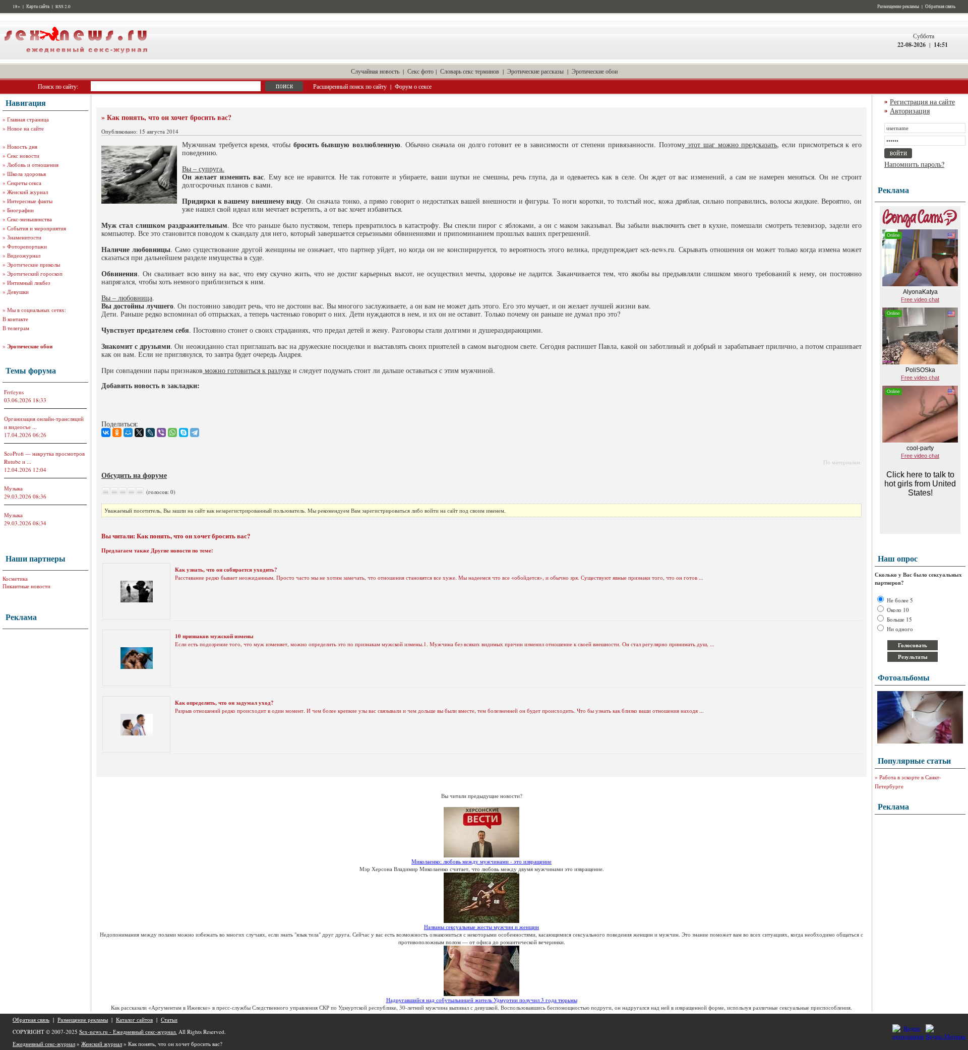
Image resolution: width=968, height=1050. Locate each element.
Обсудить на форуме (134, 475)
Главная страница (28, 119)
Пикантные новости (26, 586)
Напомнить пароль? (914, 164)
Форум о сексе (413, 86)
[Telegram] (194, 432)
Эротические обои (595, 71)
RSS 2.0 (63, 7)
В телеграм (16, 328)
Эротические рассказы (535, 71)
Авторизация (910, 110)
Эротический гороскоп (35, 273)
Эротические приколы (33, 264)
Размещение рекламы (898, 7)
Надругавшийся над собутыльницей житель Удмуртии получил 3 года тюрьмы (481, 1000)
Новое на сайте (25, 128)
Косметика (15, 578)
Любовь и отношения (32, 164)
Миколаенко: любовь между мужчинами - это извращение (481, 861)
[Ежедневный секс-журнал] (75, 57)
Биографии (20, 210)
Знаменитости (24, 237)
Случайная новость (375, 71)
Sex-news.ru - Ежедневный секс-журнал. (128, 1031)
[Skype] (183, 432)
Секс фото (420, 71)
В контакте (15, 319)
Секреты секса (24, 183)
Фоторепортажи (27, 246)
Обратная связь (940, 7)
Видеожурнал (23, 255)
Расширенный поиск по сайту (350, 86)
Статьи (169, 1019)
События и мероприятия (36, 228)
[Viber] (161, 432)
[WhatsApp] (172, 432)
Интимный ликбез (28, 282)
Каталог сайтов (134, 1019)
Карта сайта (37, 7)
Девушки (18, 291)
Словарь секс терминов (469, 71)
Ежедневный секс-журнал (44, 1043)
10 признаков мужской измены (214, 636)
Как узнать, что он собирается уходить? (226, 570)
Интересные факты (29, 201)
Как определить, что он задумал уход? (224, 703)
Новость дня (22, 146)
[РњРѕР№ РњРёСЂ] (128, 432)
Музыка (13, 488)
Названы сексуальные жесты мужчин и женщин (481, 927)
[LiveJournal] (150, 432)
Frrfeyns (14, 392)
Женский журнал (27, 192)
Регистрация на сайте (922, 101)
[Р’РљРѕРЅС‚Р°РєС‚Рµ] (105, 432)
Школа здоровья (26, 173)
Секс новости (23, 155)
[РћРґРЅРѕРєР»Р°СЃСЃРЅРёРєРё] (117, 432)
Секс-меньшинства (29, 219)
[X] (139, 432)
